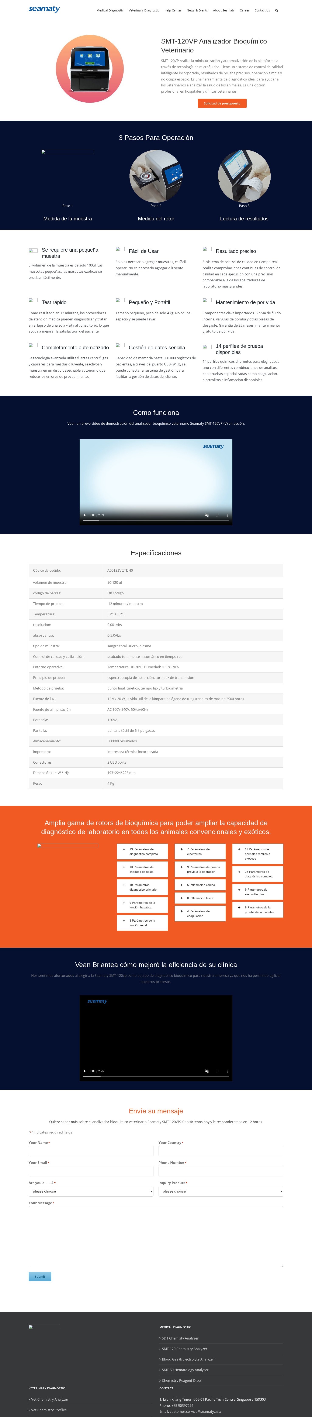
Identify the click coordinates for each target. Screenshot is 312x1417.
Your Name (39, 1142)
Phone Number (172, 1162)
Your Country (171, 1142)
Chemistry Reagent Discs (182, 1380)
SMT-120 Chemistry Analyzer (184, 1349)
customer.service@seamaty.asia (195, 1411)
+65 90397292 (182, 1405)
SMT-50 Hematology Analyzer (185, 1370)
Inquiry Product (173, 1182)
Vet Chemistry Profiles (49, 1410)
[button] (276, 10)
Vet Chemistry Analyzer (49, 1399)
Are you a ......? (42, 1182)
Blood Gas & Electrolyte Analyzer (188, 1359)
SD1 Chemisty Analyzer (180, 1338)
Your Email (39, 1162)
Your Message (41, 1203)
